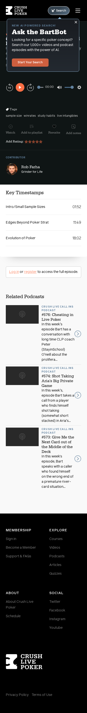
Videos (54, 547)
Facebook (57, 610)
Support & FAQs (18, 556)
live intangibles (67, 116)
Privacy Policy (17, 695)
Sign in (11, 539)
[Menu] (77, 10)
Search (61, 10)
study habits (46, 116)
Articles (55, 565)
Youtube (56, 627)
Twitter (54, 602)
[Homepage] (16, 10)
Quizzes (55, 573)
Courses (56, 539)
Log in (14, 272)
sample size (14, 116)
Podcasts (57, 556)
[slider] (40, 87)
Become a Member (21, 547)
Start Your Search (30, 62)
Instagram (57, 619)
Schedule (13, 616)
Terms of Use (42, 695)
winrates (30, 116)
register (30, 272)
